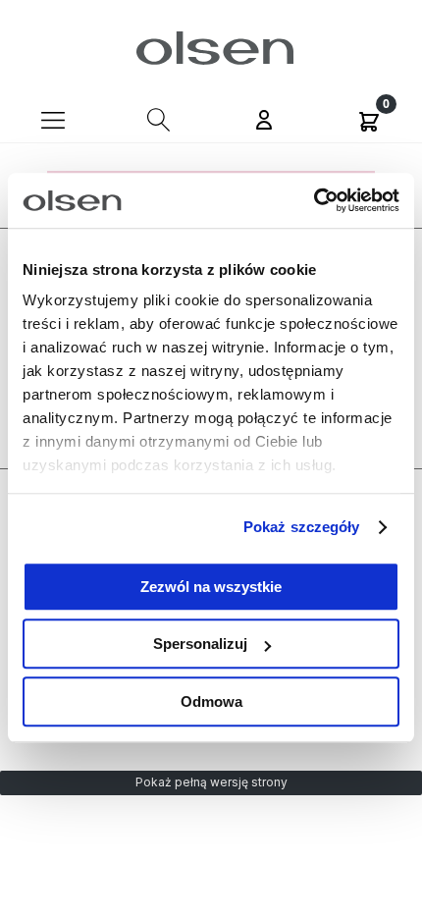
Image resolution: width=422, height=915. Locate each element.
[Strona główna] (211, 48)
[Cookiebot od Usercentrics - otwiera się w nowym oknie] (313, 200)
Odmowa (211, 701)
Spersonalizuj (200, 643)
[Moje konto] (264, 121)
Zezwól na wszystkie (211, 586)
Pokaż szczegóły (301, 526)
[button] (53, 118)
